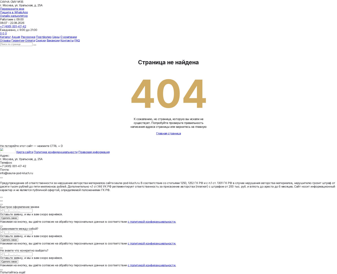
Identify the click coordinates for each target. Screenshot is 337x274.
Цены (56, 37)
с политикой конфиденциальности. (152, 221)
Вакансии (53, 40)
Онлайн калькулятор (14, 16)
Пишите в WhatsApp (14, 12)
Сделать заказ (9, 218)
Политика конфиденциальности (56, 152)
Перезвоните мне (12, 9)
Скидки (41, 40)
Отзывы (5, 40)
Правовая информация (94, 152)
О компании (68, 37)
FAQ (77, 40)
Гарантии (17, 40)
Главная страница (168, 133)
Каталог (5, 37)
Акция (16, 37)
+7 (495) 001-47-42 (13, 26)
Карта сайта (24, 152)
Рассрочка (28, 37)
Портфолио (44, 37)
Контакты (67, 40)
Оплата (30, 40)
